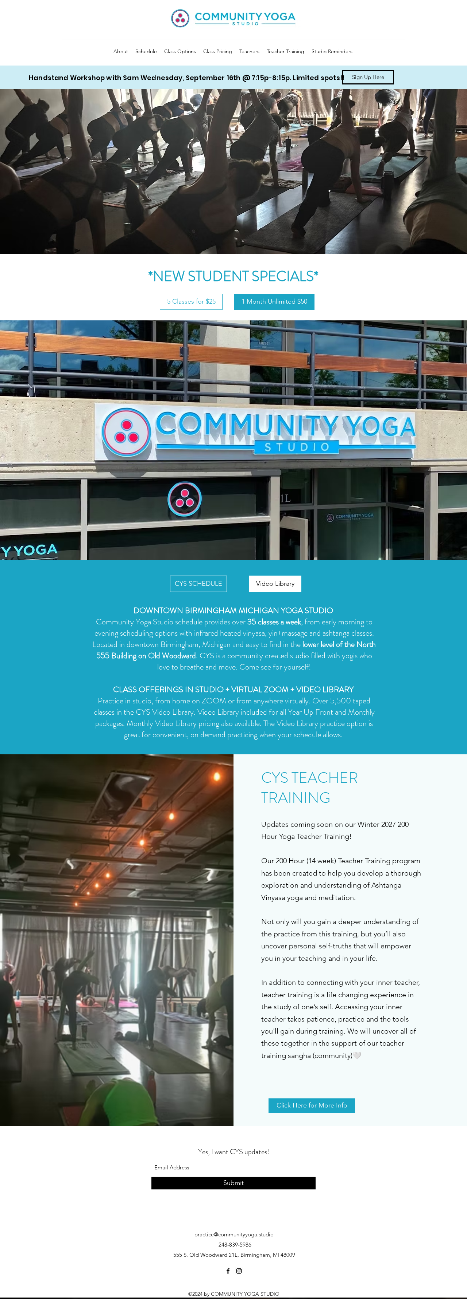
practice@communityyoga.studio (234, 1234)
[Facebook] (228, 1271)
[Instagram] (239, 1271)
